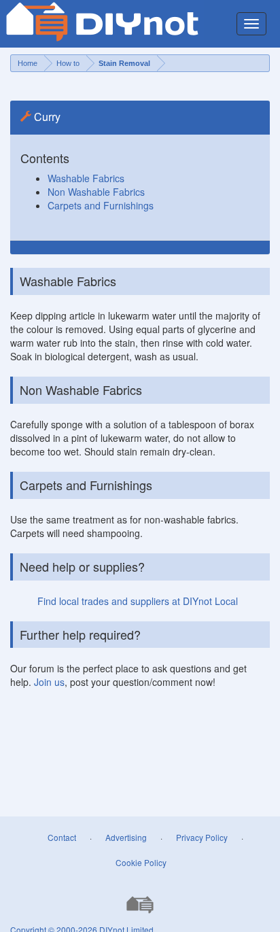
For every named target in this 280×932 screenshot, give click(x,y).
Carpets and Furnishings (101, 205)
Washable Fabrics (86, 178)
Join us (49, 682)
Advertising (126, 837)
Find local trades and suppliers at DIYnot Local (137, 601)
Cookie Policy (141, 862)
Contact (62, 837)
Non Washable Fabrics (96, 192)
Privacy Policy (202, 837)
